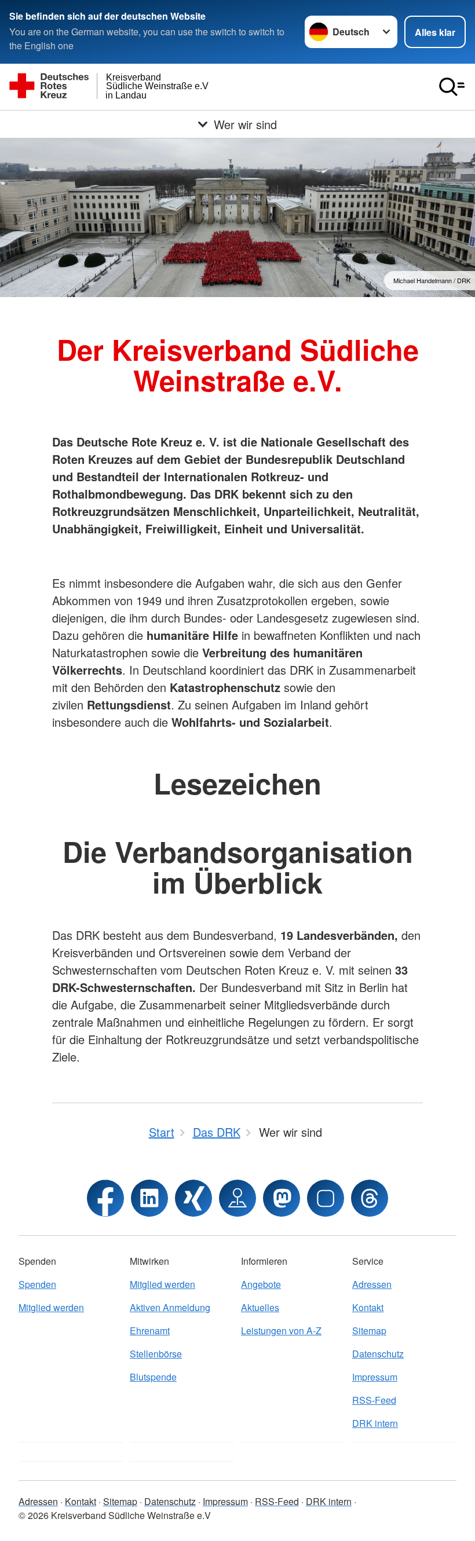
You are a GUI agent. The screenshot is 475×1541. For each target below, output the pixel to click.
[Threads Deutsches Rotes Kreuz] (369, 1198)
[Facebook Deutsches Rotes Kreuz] (105, 1198)
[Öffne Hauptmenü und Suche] (452, 87)
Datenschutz (378, 1353)
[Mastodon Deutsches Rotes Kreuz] (281, 1198)
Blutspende (153, 1376)
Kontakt (367, 1307)
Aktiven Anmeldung (170, 1307)
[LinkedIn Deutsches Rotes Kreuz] (149, 1198)
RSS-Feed (374, 1400)
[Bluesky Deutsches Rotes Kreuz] (325, 1198)
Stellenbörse (156, 1353)
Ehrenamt (150, 1330)
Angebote (261, 1284)
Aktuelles (260, 1307)
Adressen (372, 1284)
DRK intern (375, 1423)
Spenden (37, 1284)
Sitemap (369, 1330)
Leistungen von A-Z (281, 1330)
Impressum (374, 1376)
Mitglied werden (51, 1307)
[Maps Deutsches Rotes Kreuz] (237, 1198)
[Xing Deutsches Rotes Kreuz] (193, 1198)
